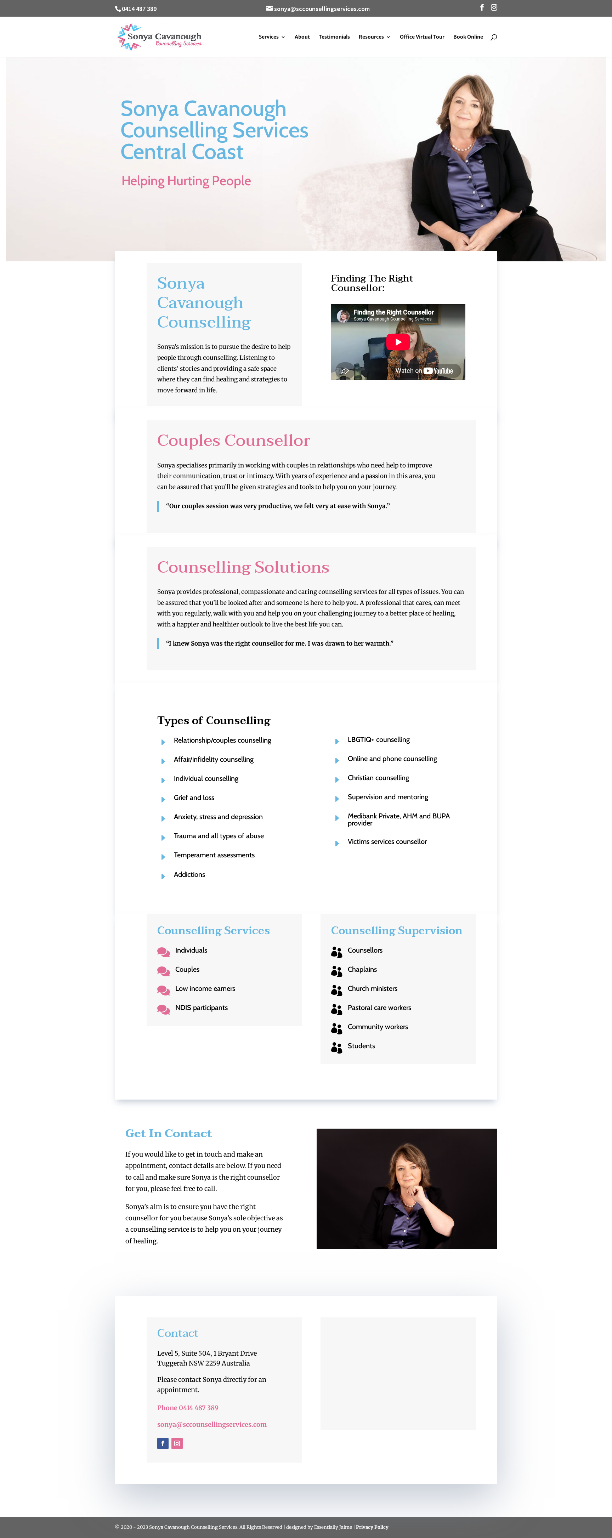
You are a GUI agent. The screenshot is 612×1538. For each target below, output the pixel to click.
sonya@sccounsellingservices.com (212, 1424)
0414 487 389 (139, 9)
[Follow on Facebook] (163, 1443)
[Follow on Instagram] (177, 1443)
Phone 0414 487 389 (188, 1408)
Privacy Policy (372, 1527)
